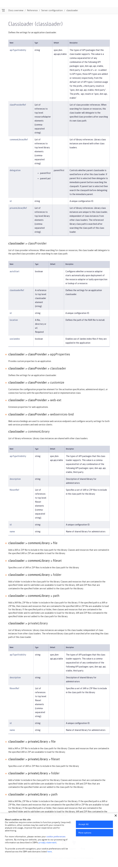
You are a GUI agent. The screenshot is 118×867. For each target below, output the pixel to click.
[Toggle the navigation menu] (3, 10)
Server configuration (52, 10)
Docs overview (15, 10)
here (49, 851)
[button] (116, 815)
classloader (72, 10)
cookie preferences (56, 836)
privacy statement (47, 842)
